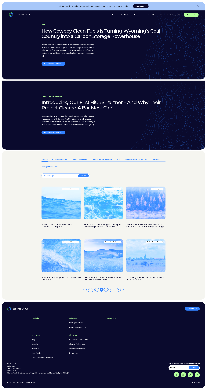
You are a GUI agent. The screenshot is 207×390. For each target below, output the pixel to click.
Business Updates (59, 159)
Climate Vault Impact (77, 344)
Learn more (141, 6)
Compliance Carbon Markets (135, 159)
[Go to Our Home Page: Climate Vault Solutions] (20, 14)
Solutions (112, 15)
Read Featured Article (53, 64)
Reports (34, 344)
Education (156, 159)
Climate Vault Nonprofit (170, 15)
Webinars (35, 349)
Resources (138, 15)
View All (45, 159)
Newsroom (73, 353)
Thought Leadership (50, 167)
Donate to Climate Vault (78, 340)
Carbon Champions (79, 159)
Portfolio (125, 15)
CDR (118, 159)
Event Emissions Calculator (42, 357)
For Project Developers (78, 327)
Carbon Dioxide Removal (102, 159)
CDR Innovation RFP (77, 349)
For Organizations (76, 323)
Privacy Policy (196, 382)
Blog (33, 340)
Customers (111, 318)
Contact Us (191, 15)
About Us (151, 15)
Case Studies (36, 353)
